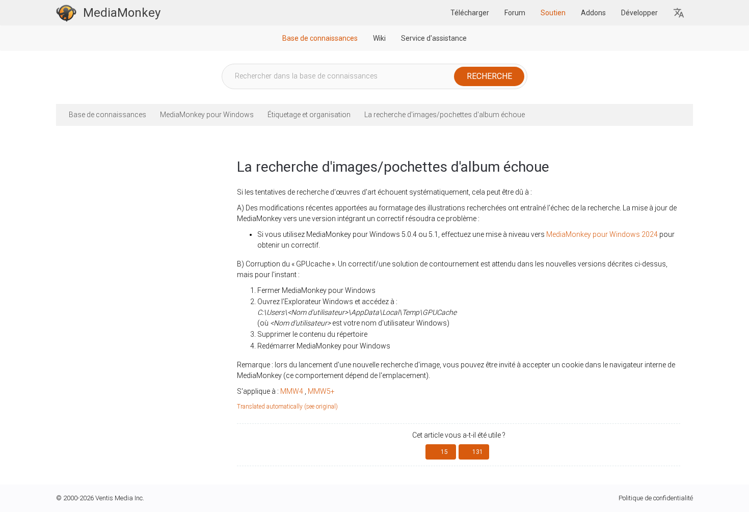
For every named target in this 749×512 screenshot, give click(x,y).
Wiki (379, 38)
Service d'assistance (434, 38)
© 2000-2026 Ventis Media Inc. (100, 498)
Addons (593, 13)
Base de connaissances (320, 38)
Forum (514, 13)
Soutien (553, 13)
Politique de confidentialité (656, 498)
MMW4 (291, 391)
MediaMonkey (121, 13)
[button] (679, 13)
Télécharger (469, 13)
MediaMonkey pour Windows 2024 (602, 234)
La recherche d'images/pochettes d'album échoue (444, 115)
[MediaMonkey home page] (66, 12)
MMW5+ (321, 391)
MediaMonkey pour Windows (207, 115)
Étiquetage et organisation (309, 115)
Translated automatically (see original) (287, 406)
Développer (639, 13)
